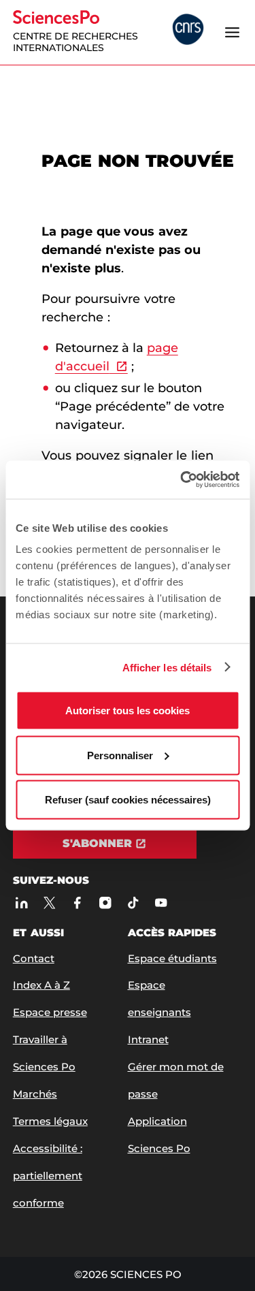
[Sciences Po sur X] (49, 902)
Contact (33, 958)
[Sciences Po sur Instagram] (105, 902)
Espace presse (50, 1012)
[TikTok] (132, 902)
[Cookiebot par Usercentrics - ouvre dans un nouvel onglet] (181, 480)
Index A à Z (41, 984)
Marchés (35, 1093)
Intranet (148, 1039)
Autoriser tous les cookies (127, 710)
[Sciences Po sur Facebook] (77, 902)
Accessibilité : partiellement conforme (47, 1175)
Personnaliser (120, 755)
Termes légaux (50, 1121)
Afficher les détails (167, 667)
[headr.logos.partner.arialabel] (188, 31)
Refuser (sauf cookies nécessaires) (128, 800)
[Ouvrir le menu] (232, 32)
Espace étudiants (172, 958)
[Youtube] (160, 902)
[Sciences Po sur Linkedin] (21, 902)
